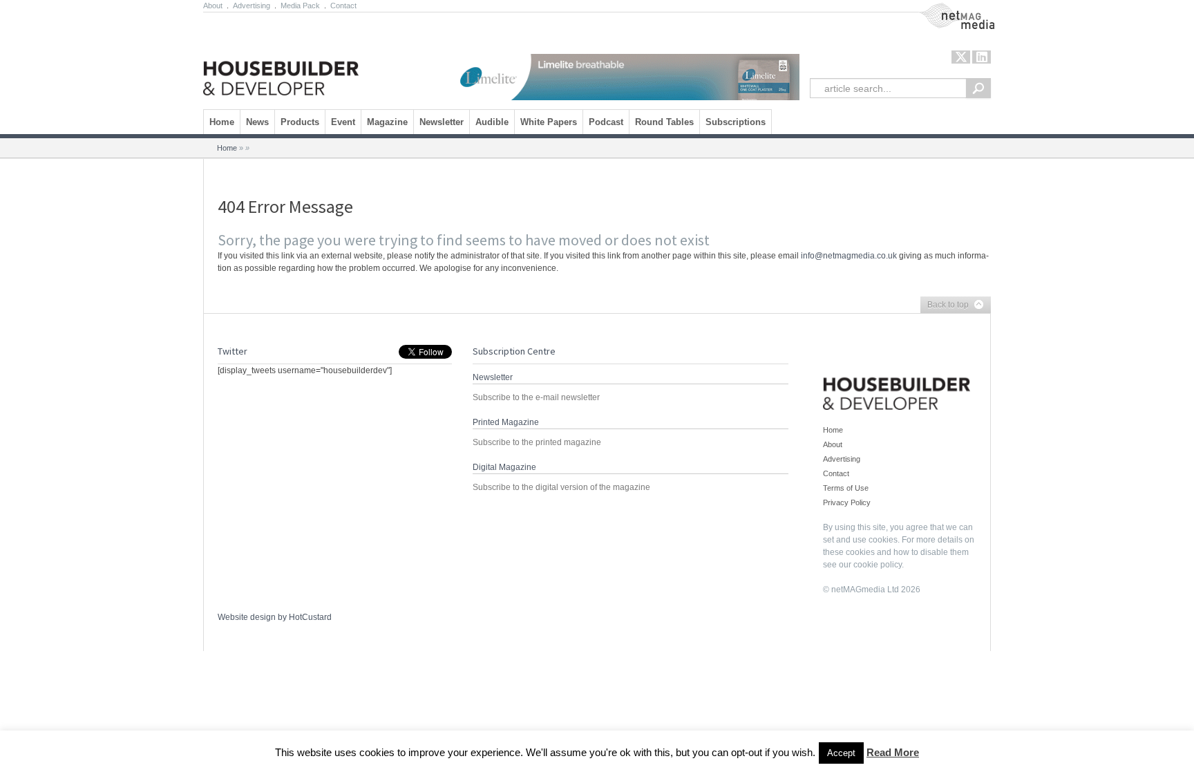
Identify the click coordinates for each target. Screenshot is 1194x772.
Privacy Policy (847, 502)
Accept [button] (841, 753)
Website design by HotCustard (275, 617)
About (212, 5)
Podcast (606, 122)
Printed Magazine (506, 422)
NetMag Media (946, 9)
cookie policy (877, 564)
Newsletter (441, 122)
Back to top (944, 305)
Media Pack (300, 5)
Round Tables (664, 122)
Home (221, 122)
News (257, 122)
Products (300, 122)
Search (978, 88)
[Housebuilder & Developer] (281, 57)
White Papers (548, 122)
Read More (892, 752)
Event (343, 122)
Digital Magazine (504, 467)
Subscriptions (735, 122)
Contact (343, 5)
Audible (492, 122)
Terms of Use (846, 488)
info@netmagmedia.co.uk (849, 256)
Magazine (387, 122)
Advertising (251, 5)
